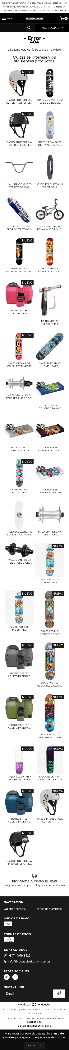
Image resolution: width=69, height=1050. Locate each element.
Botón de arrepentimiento (34, 1026)
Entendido (35, 1045)
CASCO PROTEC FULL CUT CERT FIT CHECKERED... (50, 820)
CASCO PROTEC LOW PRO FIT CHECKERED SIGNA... (19, 143)
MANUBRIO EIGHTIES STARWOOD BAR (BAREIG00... (19, 185)
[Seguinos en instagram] (7, 977)
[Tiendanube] (34, 1006)
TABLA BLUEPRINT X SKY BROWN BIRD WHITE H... (19, 778)
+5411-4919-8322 (19, 955)
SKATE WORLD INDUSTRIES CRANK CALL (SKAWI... (50, 736)
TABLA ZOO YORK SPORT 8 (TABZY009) (19, 228)
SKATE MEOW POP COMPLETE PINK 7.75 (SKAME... (19, 364)
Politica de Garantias (48, 909)
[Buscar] (29, 28)
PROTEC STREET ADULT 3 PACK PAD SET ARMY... (19, 726)
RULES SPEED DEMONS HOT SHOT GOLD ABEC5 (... (50, 449)
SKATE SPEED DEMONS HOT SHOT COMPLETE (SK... (50, 270)
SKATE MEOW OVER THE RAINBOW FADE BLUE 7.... (50, 143)
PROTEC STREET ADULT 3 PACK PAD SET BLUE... (19, 820)
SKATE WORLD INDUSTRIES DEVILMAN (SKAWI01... (19, 270)
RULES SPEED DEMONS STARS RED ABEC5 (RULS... (50, 491)
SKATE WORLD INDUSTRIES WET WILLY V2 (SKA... (50, 632)
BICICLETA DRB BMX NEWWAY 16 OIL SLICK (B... (50, 228)
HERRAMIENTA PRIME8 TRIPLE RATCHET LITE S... (50, 322)
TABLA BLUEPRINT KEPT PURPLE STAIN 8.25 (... (50, 778)
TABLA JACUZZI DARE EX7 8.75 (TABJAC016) (19, 533)
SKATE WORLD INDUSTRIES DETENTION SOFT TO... (50, 581)
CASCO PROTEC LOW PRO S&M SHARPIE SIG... (19, 862)
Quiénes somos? (15, 909)
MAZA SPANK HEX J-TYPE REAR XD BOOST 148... (19, 396)
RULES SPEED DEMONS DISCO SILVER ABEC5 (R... (19, 449)
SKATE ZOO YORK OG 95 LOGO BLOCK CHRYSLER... (50, 101)
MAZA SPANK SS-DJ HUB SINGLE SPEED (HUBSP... (19, 561)
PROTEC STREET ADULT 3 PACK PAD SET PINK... (19, 312)
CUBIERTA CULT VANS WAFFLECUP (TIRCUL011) (50, 185)
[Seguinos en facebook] (15, 977)
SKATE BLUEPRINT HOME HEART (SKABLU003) (50, 364)
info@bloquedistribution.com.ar (29, 961)
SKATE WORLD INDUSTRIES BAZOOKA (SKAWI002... (49, 684)
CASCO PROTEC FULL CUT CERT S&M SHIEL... (19, 101)
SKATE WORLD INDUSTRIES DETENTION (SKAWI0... (19, 628)
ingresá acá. (34, 1022)
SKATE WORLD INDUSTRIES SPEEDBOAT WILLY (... (19, 491)
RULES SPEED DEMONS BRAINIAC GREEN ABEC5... (50, 407)
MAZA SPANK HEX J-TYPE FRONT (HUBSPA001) (50, 533)
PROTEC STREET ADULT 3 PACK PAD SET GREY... (19, 675)
